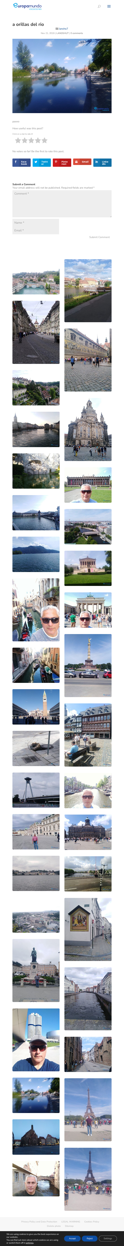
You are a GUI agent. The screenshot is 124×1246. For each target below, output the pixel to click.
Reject (90, 1238)
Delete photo (54, 1226)
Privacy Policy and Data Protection (39, 1221)
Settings (108, 1238)
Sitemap (69, 1226)
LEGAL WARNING (70, 1221)
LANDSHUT (62, 33)
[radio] (18, 141)
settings (29, 1242)
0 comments (77, 33)
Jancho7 (63, 29)
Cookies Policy (91, 1221)
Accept (72, 1238)
